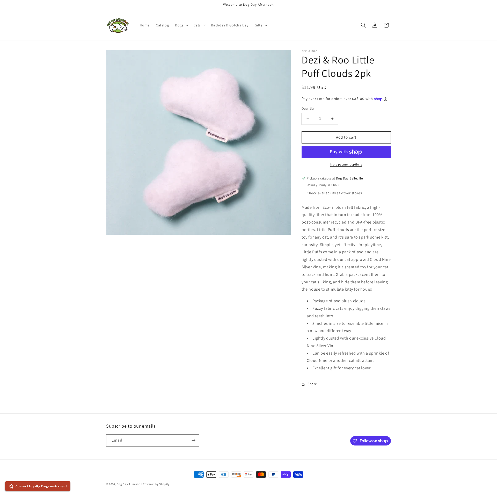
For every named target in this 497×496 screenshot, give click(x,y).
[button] (181, 25)
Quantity (308, 108)
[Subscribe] (193, 440)
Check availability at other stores (334, 193)
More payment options (346, 164)
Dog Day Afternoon (129, 484)
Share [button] (312, 384)
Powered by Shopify (156, 484)
